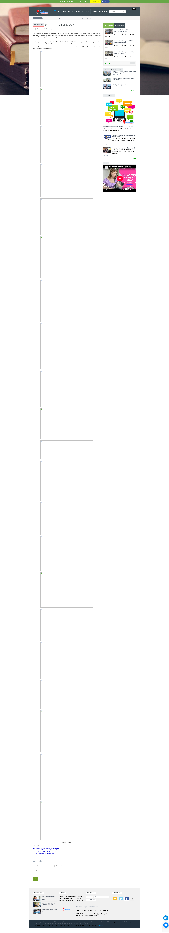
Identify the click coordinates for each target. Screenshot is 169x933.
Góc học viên (120, 25)
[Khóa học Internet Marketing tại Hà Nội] (119, 111)
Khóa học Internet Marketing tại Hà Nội (113, 126)
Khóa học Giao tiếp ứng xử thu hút (121, 85)
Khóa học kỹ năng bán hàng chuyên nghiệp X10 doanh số (81, 18)
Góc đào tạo (110, 25)
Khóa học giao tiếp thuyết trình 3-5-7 (43, 922)
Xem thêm (107, 63)
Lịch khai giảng (79, 11)
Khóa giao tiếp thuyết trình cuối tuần (62, 922)
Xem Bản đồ (100, 925)
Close (55, 10)
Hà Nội (106, 897)
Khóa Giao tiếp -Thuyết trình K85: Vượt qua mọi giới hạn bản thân (123, 30)
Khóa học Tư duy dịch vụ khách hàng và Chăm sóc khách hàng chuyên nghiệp (124, 72)
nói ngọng (92, 899)
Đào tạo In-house (83, 923)
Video (87, 11)
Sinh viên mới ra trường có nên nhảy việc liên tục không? (48, 898)
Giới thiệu (70, 11)
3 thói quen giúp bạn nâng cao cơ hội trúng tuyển (48, 903)
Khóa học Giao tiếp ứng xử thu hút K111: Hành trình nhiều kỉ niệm (124, 41)
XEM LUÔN (95, 1)
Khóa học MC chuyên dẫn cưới (122, 922)
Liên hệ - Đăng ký (103, 11)
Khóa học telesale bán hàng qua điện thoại (67, 923)
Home (64, 11)
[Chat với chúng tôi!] (166, 925)
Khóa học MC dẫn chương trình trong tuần (82, 922)
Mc (87, 899)
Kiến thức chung (38, 24)
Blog (54, 28)
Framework (58, 28)
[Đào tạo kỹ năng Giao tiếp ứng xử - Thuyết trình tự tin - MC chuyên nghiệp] (42, 11)
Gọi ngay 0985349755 (6, 932)
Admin (38, 28)
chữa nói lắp (90, 897)
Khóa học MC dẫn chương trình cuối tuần (104, 922)
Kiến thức (94, 11)
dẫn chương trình (99, 897)
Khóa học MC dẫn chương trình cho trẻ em (46, 923)
